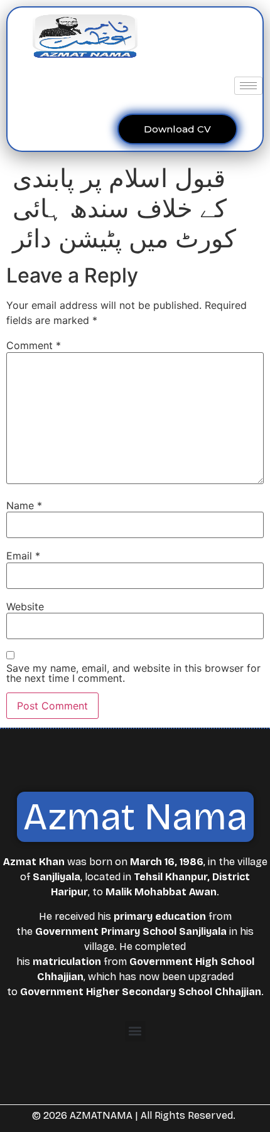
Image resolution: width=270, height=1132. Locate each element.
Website (25, 606)
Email (23, 556)
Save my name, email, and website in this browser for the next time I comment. (133, 673)
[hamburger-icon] (248, 86)
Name (24, 505)
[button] (135, 1031)
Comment (33, 345)
